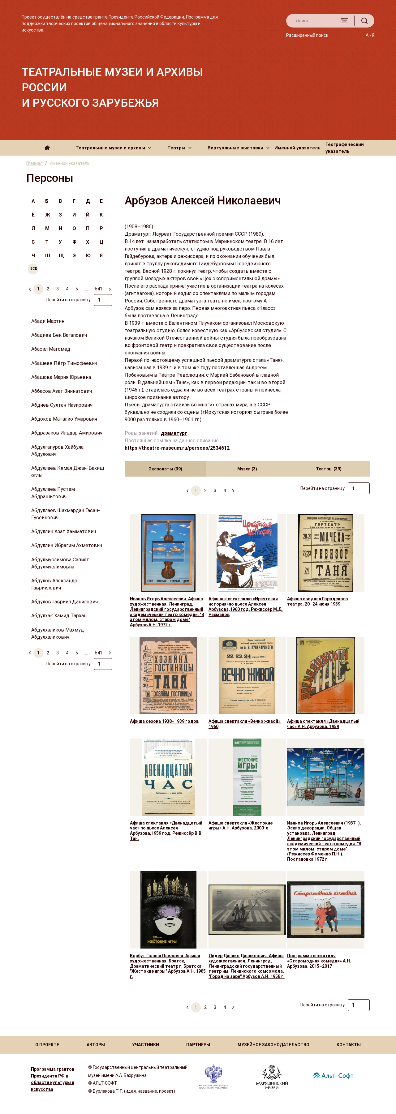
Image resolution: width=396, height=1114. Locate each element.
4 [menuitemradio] (67, 288)
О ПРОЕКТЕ (47, 1044)
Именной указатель (297, 148)
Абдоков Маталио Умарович (64, 419)
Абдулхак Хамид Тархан (59, 616)
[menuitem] (109, 286)
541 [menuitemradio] (98, 288)
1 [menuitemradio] (38, 288)
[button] (113, 148)
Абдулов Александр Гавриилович (54, 584)
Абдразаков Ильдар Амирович (66, 433)
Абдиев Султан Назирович (62, 405)
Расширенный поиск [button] (307, 35)
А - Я (370, 35)
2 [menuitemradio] (48, 288)
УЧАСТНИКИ (145, 1044)
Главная (34, 163)
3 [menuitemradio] (57, 288)
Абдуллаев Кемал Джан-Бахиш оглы (67, 471)
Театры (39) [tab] (329, 468)
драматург (174, 433)
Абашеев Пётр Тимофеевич (64, 363)
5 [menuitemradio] (76, 288)
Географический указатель (344, 148)
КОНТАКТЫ (349, 1044)
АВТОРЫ (96, 1044)
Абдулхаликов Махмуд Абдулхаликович (57, 633)
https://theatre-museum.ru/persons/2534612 (177, 448)
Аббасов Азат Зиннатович (61, 391)
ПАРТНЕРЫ (198, 1044)
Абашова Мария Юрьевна (61, 377)
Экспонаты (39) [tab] (165, 468)
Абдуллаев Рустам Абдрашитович (53, 492)
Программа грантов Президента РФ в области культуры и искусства (52, 1079)
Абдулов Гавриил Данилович (64, 602)
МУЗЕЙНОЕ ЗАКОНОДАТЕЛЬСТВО (273, 1044)
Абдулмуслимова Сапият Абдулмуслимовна (60, 563)
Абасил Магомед (50, 349)
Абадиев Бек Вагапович (59, 335)
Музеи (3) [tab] (247, 468)
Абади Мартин (47, 321)
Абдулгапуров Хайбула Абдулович (57, 450)
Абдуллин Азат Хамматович (63, 531)
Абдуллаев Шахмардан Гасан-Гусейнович (65, 514)
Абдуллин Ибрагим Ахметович (66, 545)
